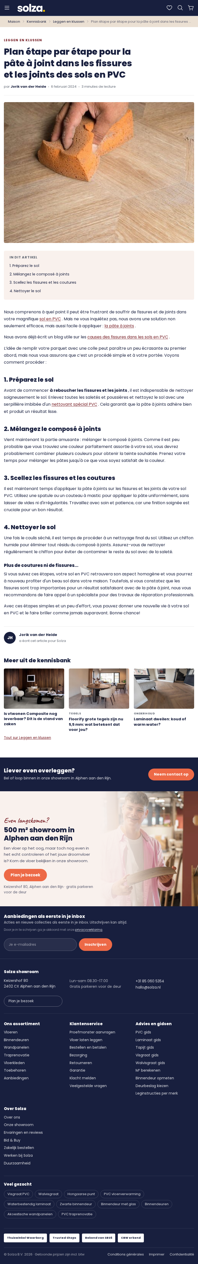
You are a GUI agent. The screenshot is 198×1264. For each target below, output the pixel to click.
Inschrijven (95, 944)
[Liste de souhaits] (169, 8)
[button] (180, 8)
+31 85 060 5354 (150, 981)
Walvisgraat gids (150, 1062)
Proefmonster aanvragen (92, 1032)
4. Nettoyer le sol (25, 290)
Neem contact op (171, 774)
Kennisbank (36, 21)
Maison (14, 21)
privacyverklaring (88, 929)
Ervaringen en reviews (23, 1132)
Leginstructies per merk (157, 1093)
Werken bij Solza (18, 1155)
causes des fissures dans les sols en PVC (127, 337)
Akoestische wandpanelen (30, 1214)
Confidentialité (182, 1254)
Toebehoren (15, 1070)
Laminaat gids (148, 1039)
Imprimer (156, 1254)
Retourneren (81, 1062)
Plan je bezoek (25, 875)
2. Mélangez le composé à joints (39, 274)
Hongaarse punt (81, 1194)
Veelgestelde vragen (88, 1085)
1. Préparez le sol (24, 265)
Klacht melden (83, 1078)
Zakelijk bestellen (19, 1147)
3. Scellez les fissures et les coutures (43, 282)
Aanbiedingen (16, 1078)
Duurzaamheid (17, 1163)
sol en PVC (50, 319)
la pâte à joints (119, 326)
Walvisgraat (48, 1194)
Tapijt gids (145, 1047)
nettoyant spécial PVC (74, 404)
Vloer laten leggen (86, 1039)
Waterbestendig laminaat (29, 1204)
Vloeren (11, 1032)
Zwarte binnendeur (76, 1204)
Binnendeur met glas (118, 1204)
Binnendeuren (16, 1039)
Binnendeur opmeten (155, 1078)
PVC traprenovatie (77, 1214)
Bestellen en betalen (88, 1047)
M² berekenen (148, 1070)
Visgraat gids (147, 1055)
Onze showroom (19, 1124)
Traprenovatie (16, 1055)
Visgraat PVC (18, 1194)
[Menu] (7, 8)
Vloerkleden (14, 1062)
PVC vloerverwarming (122, 1194)
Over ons (12, 1117)
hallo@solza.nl (148, 987)
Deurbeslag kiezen (152, 1085)
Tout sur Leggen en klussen (27, 737)
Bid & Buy (12, 1140)
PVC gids (143, 1032)
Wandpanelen (16, 1047)
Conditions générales (126, 1254)
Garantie (77, 1070)
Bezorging (78, 1055)
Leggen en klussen (68, 21)
